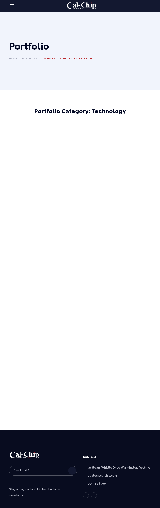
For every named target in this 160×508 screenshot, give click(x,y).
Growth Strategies (108, 140)
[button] (149, 6)
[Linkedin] (94, 495)
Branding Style (30, 145)
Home (13, 58)
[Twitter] (86, 495)
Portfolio (29, 58)
